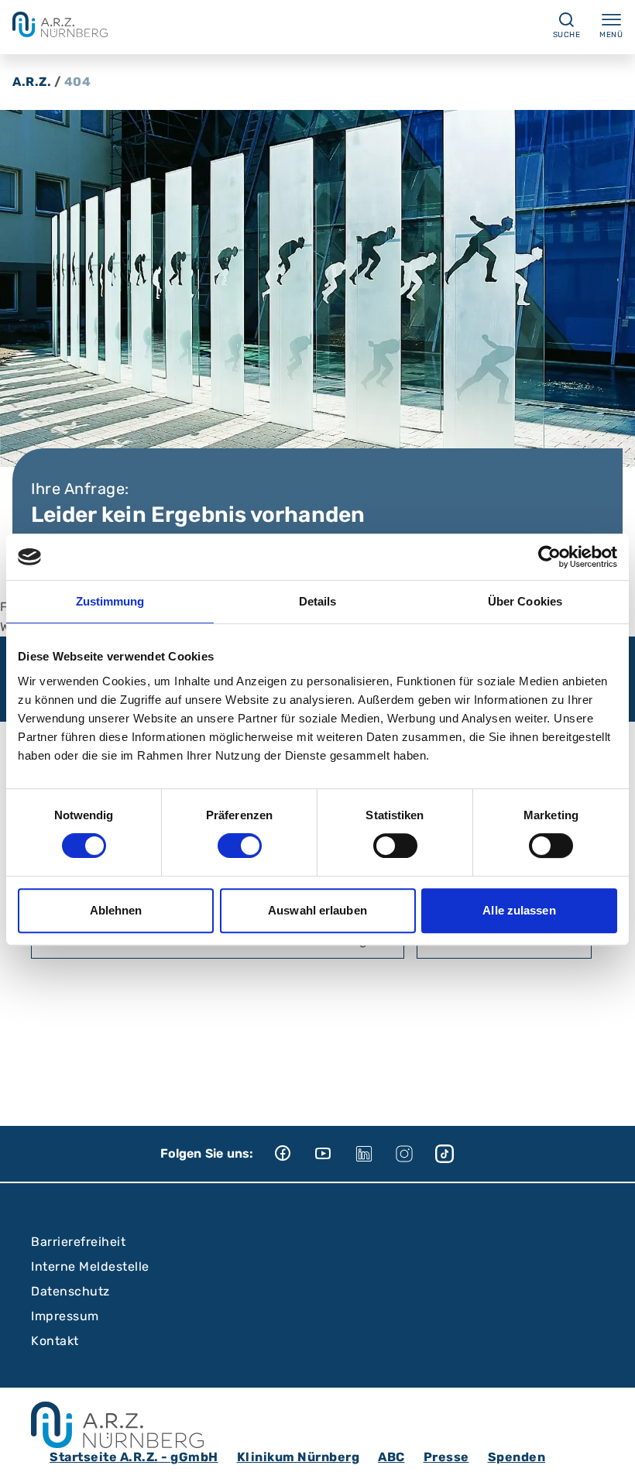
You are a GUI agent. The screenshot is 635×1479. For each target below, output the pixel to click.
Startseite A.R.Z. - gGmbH (134, 1457)
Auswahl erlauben (317, 910)
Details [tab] (318, 601)
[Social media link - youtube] (334, 1153)
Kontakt (55, 1340)
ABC (391, 1457)
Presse (446, 1457)
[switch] (240, 845)
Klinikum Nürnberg (298, 1457)
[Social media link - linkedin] (375, 1153)
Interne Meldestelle (90, 1266)
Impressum (65, 1316)
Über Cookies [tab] (525, 601)
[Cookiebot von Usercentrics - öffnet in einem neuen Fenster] (549, 556)
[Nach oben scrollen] (608, 1452)
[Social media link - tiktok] (455, 1153)
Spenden (517, 1457)
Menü (611, 34)
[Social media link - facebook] (294, 1153)
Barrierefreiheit (78, 1241)
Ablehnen (116, 910)
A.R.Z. (31, 81)
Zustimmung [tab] (110, 601)
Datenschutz (70, 1291)
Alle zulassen (518, 910)
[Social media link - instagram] (415, 1153)
